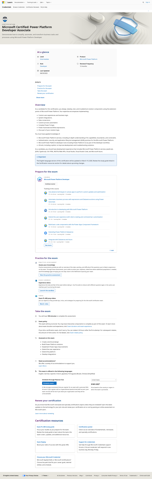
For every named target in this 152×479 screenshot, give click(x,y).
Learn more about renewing (44, 413)
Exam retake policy (76, 333)
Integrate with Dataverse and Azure (60, 240)
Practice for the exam (44, 88)
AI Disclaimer (61, 475)
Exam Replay (41, 442)
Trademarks (132, 475)
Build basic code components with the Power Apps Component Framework (74, 224)
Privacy (96, 475)
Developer (43, 66)
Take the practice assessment (50, 275)
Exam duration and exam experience (79, 326)
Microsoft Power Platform (88, 59)
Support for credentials (87, 442)
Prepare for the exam (44, 86)
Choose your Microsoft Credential (48, 457)
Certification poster (85, 427)
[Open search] (143, 2)
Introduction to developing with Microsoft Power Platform (68, 209)
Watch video (44, 304)
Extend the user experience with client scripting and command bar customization (76, 217)
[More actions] (148, 10)
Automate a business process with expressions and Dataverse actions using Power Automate (76, 200)
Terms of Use (123, 475)
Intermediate (44, 59)
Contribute (89, 475)
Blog (81, 475)
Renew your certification (45, 93)
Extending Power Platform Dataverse (61, 232)
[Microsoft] (3, 2)
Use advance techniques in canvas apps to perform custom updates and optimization (77, 192)
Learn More (42, 366)
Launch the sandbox (47, 291)
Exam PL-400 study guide (45, 427)
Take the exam (42, 91)
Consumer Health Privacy (109, 475)
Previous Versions (72, 475)
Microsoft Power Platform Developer (56, 179)
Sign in (148, 2)
